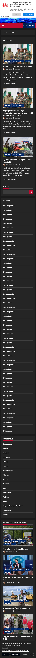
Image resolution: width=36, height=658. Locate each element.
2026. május (7, 219)
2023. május (7, 378)
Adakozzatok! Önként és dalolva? (17, 608)
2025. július (7, 263)
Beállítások (26, 654)
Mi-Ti (5, 488)
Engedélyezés (28, 14)
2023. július (7, 369)
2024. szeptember (9, 307)
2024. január (7, 343)
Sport (5, 501)
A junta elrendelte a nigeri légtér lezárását (18, 147)
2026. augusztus (9, 206)
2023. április (7, 382)
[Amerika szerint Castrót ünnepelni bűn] (18, 565)
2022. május (7, 431)
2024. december (9, 294)
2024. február (8, 338)
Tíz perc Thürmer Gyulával (13, 506)
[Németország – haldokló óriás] (18, 536)
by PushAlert (6, 16)
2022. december (9, 400)
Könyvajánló (8, 470)
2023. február (8, 391)
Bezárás (16, 14)
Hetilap (5, 462)
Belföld (5, 448)
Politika (28, 61)
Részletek (5, 648)
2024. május (7, 325)
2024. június (7, 320)
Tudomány (7, 510)
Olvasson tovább (10, 84)
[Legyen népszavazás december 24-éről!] (18, 624)
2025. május (7, 272)
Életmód (7, 61)
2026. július (7, 210)
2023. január (7, 396)
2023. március (8, 387)
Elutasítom (15, 654)
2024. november (9, 298)
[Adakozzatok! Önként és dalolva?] (18, 596)
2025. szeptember (9, 254)
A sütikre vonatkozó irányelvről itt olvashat (15, 650)
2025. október (8, 250)
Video (31, 25)
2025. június (7, 267)
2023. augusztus (9, 365)
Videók (5, 515)
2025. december (9, 241)
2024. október (8, 303)
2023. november (9, 351)
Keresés (6, 187)
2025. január (7, 290)
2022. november (9, 404)
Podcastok (7, 493)
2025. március (8, 281)
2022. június (7, 427)
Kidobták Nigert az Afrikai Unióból (18, 54)
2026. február (8, 232)
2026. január (7, 237)
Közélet (14, 61)
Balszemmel (7, 444)
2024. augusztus (9, 312)
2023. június (7, 374)
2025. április (7, 276)
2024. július (7, 316)
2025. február (8, 285)
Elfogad (6, 654)
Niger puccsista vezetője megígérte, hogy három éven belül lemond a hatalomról (18, 98)
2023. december (9, 347)
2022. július (7, 422)
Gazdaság (6, 457)
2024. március (8, 334)
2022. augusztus (9, 418)
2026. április (7, 223)
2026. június (7, 214)
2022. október (8, 409)
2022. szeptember (9, 413)
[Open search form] (20, 25)
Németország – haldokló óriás (16, 549)
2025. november (9, 245)
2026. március (8, 228)
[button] (3, 25)
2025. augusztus (9, 259)
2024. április (7, 329)
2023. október (8, 356)
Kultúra (6, 484)
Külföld (21, 61)
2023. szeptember (9, 360)
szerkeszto (9, 69)
